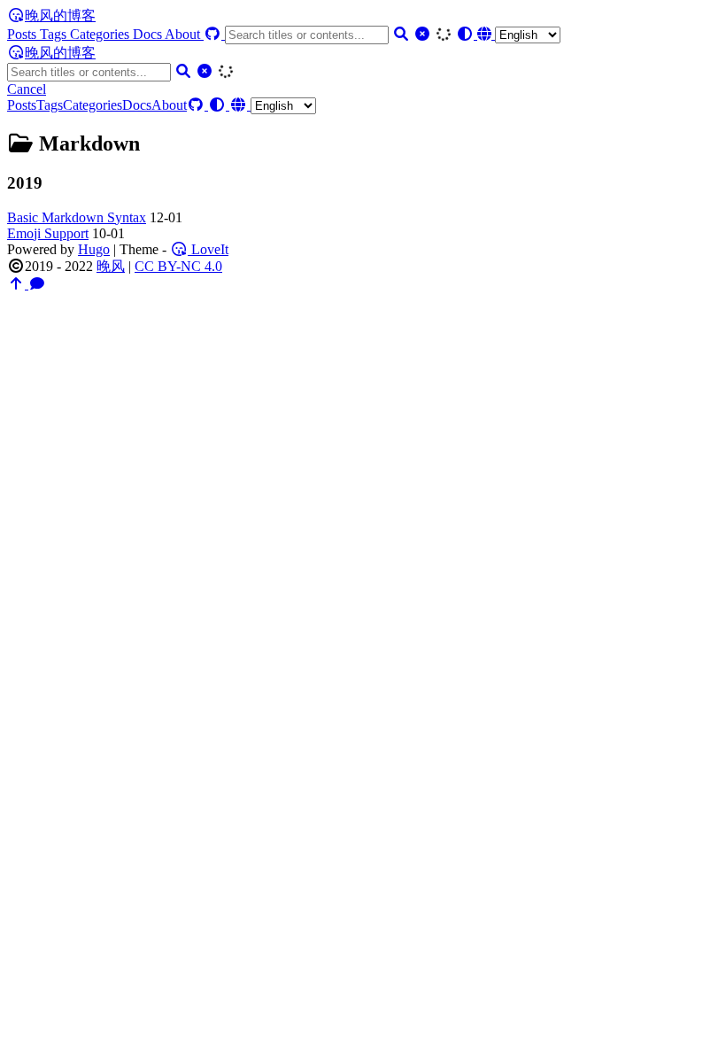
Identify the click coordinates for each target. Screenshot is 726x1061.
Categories (101, 34)
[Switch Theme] (466, 34)
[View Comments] (37, 283)
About (184, 34)
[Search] (401, 34)
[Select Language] (518, 34)
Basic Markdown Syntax (76, 217)
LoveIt (208, 249)
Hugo (94, 249)
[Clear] (422, 34)
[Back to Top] (17, 283)
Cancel (26, 89)
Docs (149, 34)
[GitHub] (214, 34)
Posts (23, 34)
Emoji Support (48, 233)
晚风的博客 (60, 15)
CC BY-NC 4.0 (178, 266)
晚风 (111, 266)
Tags (55, 34)
